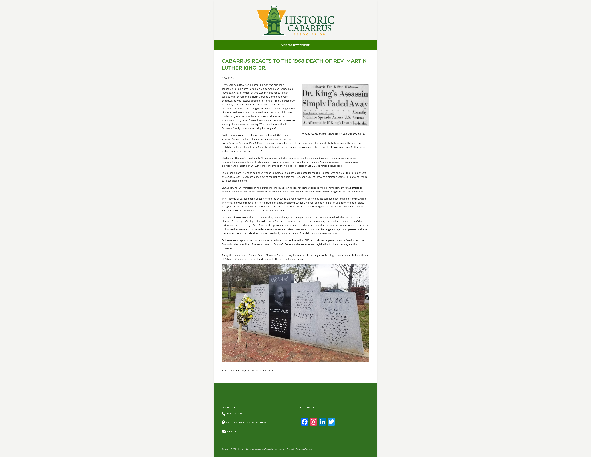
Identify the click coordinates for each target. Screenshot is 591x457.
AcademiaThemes (304, 449)
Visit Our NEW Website (295, 45)
